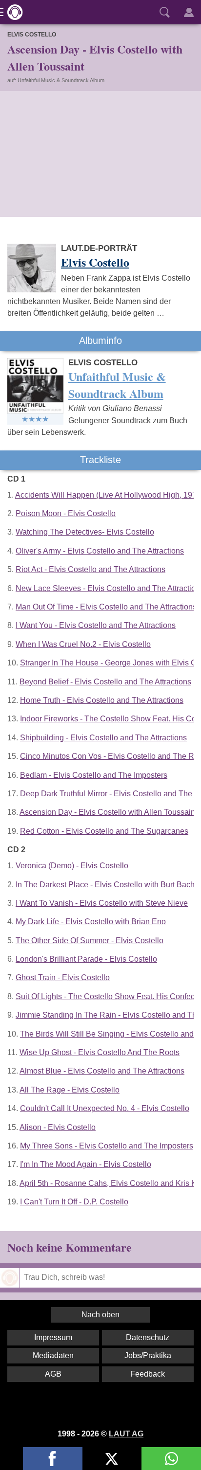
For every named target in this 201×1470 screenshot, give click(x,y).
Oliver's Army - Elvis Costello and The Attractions (100, 551)
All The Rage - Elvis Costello (70, 1090)
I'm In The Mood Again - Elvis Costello (85, 1164)
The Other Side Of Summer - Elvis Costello (89, 940)
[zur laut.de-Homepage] (12, 12)
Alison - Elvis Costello (58, 1127)
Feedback (147, 1374)
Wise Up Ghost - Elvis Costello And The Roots (100, 1052)
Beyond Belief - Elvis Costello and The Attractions (105, 682)
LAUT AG (126, 1434)
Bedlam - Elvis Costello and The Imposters (93, 775)
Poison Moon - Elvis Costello (66, 513)
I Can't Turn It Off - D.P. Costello (74, 1202)
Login (189, 12)
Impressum (53, 1337)
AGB (53, 1374)
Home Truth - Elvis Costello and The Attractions (101, 700)
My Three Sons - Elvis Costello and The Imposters (106, 1146)
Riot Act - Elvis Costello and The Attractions (90, 569)
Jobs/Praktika (147, 1355)
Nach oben (100, 1314)
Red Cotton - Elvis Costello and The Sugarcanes (104, 831)
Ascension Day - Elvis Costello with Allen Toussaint (108, 812)
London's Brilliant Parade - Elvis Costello (86, 959)
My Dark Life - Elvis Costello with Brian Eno (91, 921)
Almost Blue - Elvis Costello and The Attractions (102, 1071)
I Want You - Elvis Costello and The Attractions (96, 625)
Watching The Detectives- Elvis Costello (85, 532)
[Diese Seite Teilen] (52, 1458)
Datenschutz (147, 1337)
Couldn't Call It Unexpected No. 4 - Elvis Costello (104, 1108)
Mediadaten (53, 1355)
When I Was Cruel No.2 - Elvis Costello (83, 644)
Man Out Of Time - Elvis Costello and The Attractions (106, 607)
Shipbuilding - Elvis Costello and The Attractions (103, 738)
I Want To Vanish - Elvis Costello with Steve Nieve (102, 903)
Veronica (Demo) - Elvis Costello (72, 865)
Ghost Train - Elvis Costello (63, 977)
